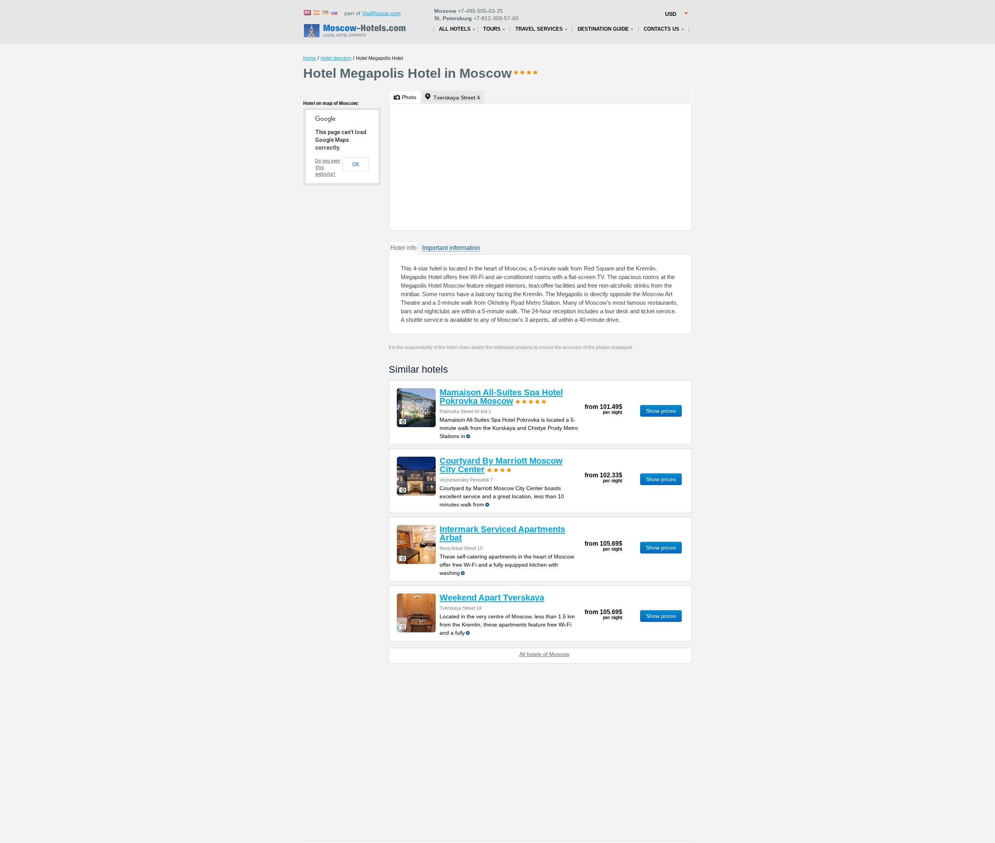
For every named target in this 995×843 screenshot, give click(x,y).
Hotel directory (336, 58)
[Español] (316, 12)
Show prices (661, 411)
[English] (307, 12)
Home (309, 58)
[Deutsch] (325, 12)
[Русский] (334, 12)
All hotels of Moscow (544, 654)
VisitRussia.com (381, 13)
